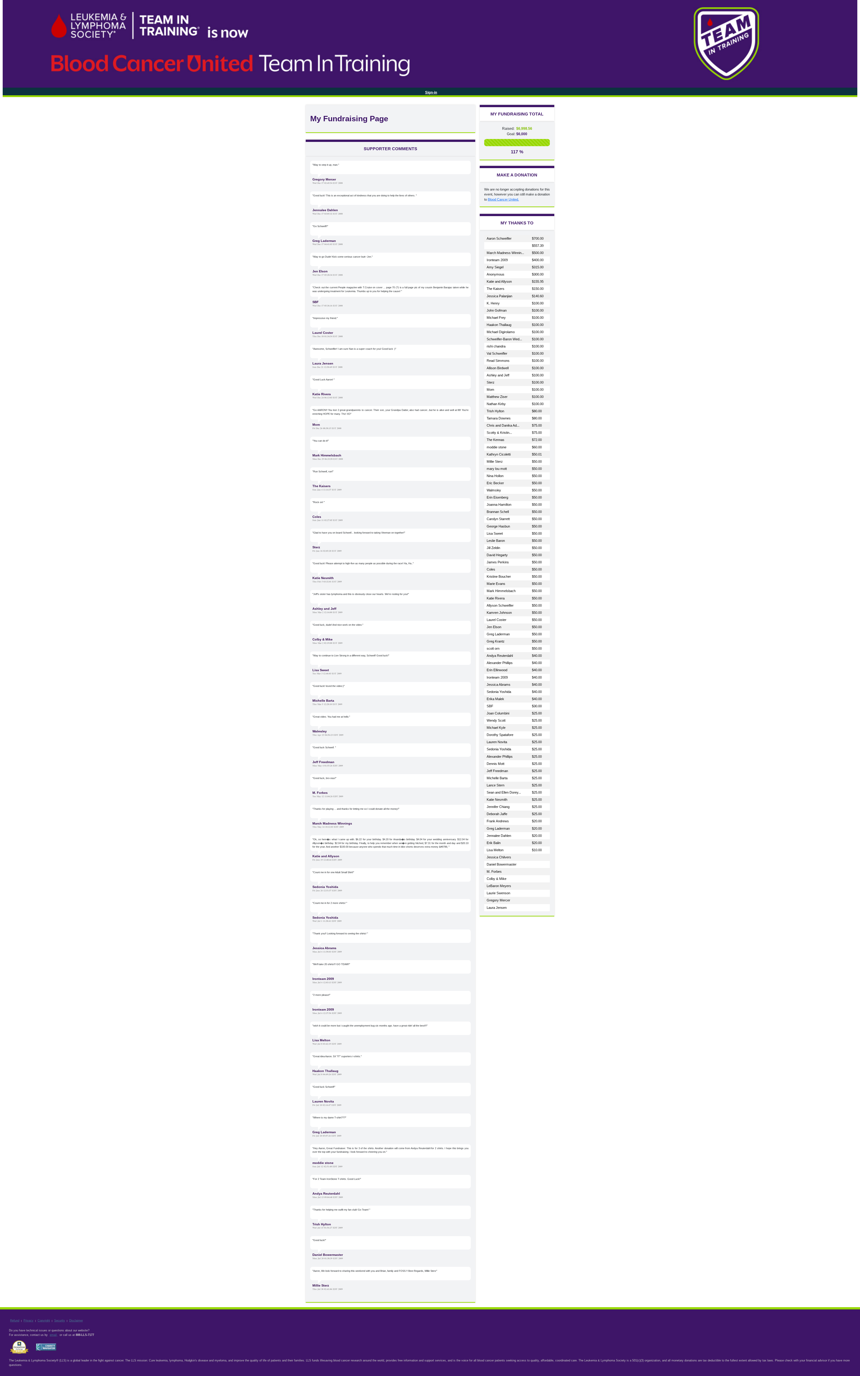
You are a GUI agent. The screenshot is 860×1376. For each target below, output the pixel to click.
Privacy (28, 1320)
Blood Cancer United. (503, 199)
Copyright (44, 1320)
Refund (14, 1320)
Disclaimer (76, 1320)
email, (54, 1335)
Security (59, 1320)
